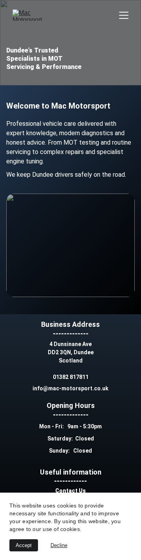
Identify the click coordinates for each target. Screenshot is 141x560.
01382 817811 (71, 377)
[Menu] (123, 15)
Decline (59, 545)
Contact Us (70, 491)
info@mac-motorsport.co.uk (70, 388)
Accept (24, 545)
